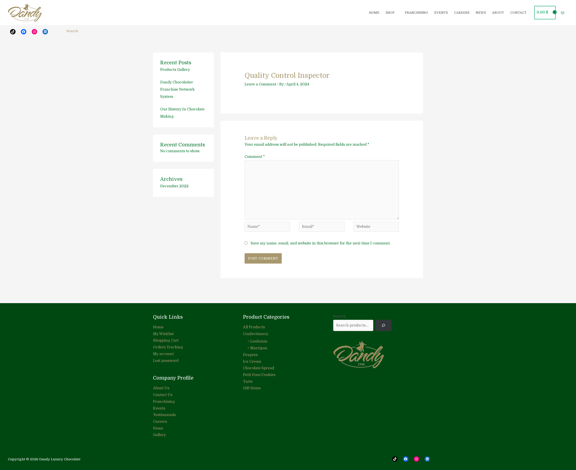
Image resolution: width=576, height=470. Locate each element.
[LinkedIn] (45, 31)
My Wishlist (163, 334)
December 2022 (174, 186)
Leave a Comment (260, 84)
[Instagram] (34, 31)
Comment (255, 157)
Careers (461, 12)
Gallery (159, 435)
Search (339, 316)
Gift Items (252, 388)
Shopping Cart (166, 340)
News (481, 12)
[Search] (384, 325)
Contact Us (162, 395)
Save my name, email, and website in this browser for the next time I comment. (321, 243)
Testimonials (164, 415)
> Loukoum (257, 341)
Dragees (250, 355)
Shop (390, 12)
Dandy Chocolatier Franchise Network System (177, 89)
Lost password (165, 361)
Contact (518, 12)
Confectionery (255, 334)
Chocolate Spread (258, 368)
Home (374, 12)
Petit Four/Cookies (259, 375)
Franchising (164, 402)
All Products (254, 327)
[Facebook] (23, 31)
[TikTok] (395, 459)
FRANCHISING (416, 12)
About (498, 12)
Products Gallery (175, 70)
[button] (57, 32)
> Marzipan (257, 348)
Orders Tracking (168, 347)
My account (163, 354)
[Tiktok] (13, 31)
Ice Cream (252, 362)
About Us (161, 388)
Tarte (248, 382)
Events (441, 12)
